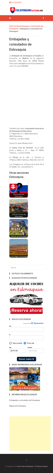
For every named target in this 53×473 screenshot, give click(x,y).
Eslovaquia (16, 2)
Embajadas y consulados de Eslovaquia (24, 400)
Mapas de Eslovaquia (17, 405)
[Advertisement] (30, 433)
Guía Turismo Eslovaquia (25, 466)
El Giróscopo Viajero (41, 466)
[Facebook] (43, 18)
